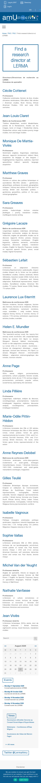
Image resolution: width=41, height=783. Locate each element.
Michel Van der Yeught (20, 565)
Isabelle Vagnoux (15, 513)
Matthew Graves (15, 173)
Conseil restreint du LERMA (14, 700)
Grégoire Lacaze (15, 223)
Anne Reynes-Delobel (19, 453)
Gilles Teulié (12, 478)
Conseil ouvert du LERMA (13, 705)
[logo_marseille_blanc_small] (10, 18)
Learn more (24, 780)
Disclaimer (20, 767)
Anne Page (11, 366)
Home (4, 33)
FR (40, 10)
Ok (15, 780)
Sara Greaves (13, 203)
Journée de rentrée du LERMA (14, 694)
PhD (9, 33)
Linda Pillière (12, 391)
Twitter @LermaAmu (15, 753)
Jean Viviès (11, 616)
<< (5, 646)
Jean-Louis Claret (16, 116)
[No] (38, 776)
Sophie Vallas (13, 535)
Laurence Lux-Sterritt (19, 297)
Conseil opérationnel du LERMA (15, 688)
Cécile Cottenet (14, 91)
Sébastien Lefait (15, 260)
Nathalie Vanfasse (16, 591)
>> (36, 646)
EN (30, 10)
